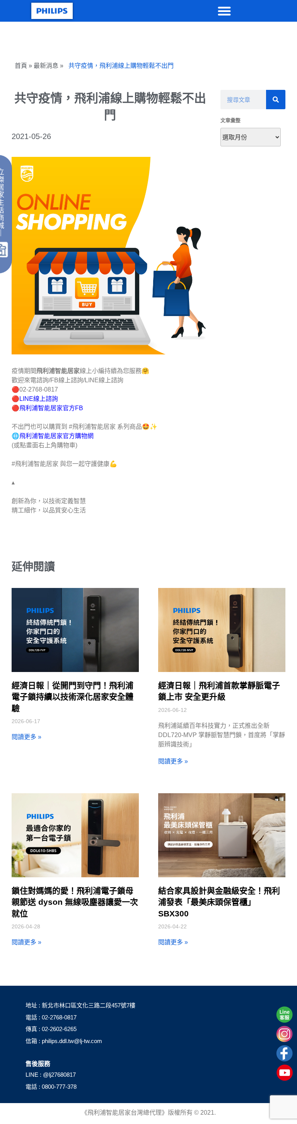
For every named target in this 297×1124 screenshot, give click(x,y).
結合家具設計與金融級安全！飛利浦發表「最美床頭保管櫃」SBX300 (219, 902)
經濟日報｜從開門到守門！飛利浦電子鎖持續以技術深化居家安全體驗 (72, 697)
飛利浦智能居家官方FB (51, 408)
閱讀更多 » (26, 737)
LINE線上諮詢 (38, 398)
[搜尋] (275, 99)
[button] (224, 10)
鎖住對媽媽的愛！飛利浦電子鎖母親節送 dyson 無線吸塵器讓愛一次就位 (75, 902)
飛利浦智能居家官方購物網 (56, 436)
